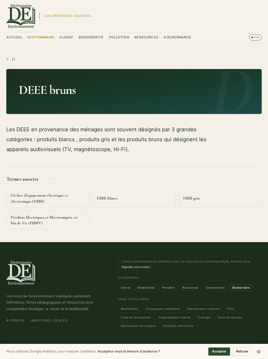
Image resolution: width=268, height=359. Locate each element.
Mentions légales (49, 320)
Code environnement (136, 317)
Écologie (204, 317)
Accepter (219, 351)
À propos (15, 320)
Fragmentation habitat (175, 317)
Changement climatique (162, 309)
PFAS (230, 309)
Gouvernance (177, 37)
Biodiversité (91, 37)
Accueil (14, 37)
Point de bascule (230, 317)
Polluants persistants (178, 326)
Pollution (119, 37)
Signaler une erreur (136, 267)
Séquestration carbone (203, 309)
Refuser (242, 351)
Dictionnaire (40, 37)
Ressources (146, 37)
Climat (66, 37)
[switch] (255, 37)
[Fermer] (258, 352)
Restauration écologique (138, 326)
